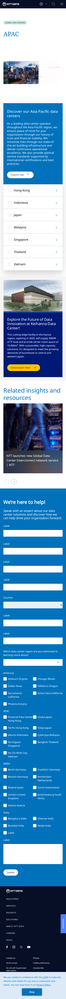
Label (6, 561)
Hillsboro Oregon (48, 686)
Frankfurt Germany (49, 769)
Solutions (12, 919)
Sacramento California (15, 694)
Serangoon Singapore (14, 743)
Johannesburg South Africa (50, 796)
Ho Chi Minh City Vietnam (17, 754)
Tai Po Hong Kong (18, 727)
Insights (11, 913)
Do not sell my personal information (16, 969)
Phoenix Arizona (17, 704)
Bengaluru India (17, 818)
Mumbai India (16, 825)
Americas (8, 673)
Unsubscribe (38, 968)
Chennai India (46, 818)
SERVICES (11, 906)
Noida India (44, 825)
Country (8, 597)
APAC (6, 711)
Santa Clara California (50, 693)
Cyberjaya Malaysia (49, 735)
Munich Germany (18, 776)
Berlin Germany (17, 769)
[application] (33, 985)
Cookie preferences (41, 963)
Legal (9, 940)
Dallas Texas (15, 686)
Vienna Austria (16, 805)
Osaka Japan (45, 717)
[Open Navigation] (62, 4)
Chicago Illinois (46, 679)
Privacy (36, 958)
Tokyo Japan (45, 727)
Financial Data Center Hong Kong (20, 718)
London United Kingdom (16, 796)
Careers (10, 933)
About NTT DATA (15, 926)
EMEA (6, 763)
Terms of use (11, 963)
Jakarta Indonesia (18, 735)
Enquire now (17, 174)
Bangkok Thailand (48, 742)
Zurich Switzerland (48, 787)
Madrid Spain (15, 787)
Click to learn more (20, 367)
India (6, 812)
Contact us (10, 958)
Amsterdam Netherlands (45, 778)
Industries (12, 899)
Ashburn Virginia (17, 679)
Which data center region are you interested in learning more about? (30, 653)
